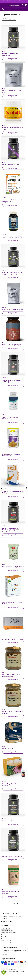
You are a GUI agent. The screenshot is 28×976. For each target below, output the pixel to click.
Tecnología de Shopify (20, 971)
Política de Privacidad (7, 941)
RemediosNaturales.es (7, 971)
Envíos (3, 935)
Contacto (3, 937)
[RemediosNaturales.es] (14, 5)
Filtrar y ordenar (10, 19)
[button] (25, 5)
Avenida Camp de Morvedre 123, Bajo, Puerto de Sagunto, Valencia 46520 (13, 951)
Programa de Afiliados (7, 930)
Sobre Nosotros (5, 928)
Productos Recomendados (8, 932)
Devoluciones (5, 939)
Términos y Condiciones (7, 943)
